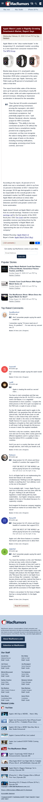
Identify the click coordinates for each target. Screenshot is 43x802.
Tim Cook (19, 217)
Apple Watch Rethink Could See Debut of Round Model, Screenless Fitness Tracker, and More (24, 269)
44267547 (12, 549)
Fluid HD (32, 797)
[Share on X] (32, 243)
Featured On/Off (6, 797)
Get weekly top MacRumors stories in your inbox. (21, 249)
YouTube (9, 708)
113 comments (9, 243)
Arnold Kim (4, 656)
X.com (7, 660)
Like (20, 330)
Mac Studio (19, 9)
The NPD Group (9, 51)
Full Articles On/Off (18, 797)
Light (2, 798)
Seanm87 (12, 367)
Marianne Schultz (27, 680)
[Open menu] (2, 3)
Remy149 (12, 518)
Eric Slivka (25, 656)
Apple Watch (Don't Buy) (24, 237)
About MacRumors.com (13, 639)
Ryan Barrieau (26, 688)
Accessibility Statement (8, 793)
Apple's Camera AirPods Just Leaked (22, 735)
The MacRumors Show (17, 749)
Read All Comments (21, 606)
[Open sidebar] (40, 4)
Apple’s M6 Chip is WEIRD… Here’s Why (23, 714)
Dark (6, 798)
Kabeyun (12, 455)
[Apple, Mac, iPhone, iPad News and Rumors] (17, 6)
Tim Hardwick (26, 672)
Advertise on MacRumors (13, 645)
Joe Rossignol (26, 664)
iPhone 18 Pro (33, 9)
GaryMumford (14, 312)
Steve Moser (5, 696)
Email (2, 660)
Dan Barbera (5, 688)
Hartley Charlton (14, 275)
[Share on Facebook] (37, 243)
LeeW (11, 382)
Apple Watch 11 (23, 235)
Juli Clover (4, 664)
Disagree (25, 330)
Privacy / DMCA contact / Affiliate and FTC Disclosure (16, 790)
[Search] (37, 4)
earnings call (8, 215)
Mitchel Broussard (7, 672)
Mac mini (6, 9)
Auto (37, 797)
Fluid (27, 797)
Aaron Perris (25, 696)
